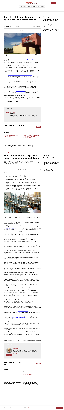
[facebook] (18, 30)
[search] (6, 3)
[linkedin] (20, 30)
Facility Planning (7, 14)
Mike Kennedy (6, 26)
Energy (29, 9)
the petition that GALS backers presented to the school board (20, 75)
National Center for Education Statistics (13, 228)
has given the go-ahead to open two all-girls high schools (27, 59)
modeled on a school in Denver (17, 63)
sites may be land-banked (23, 311)
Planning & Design (16, 9)
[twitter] (22, 30)
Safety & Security (47, 9)
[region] (32, 408)
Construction (24, 9)
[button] (4, 3)
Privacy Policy (30, 407)
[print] (40, 30)
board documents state (20, 91)
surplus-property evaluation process (19, 317)
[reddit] (23, 30)
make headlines (21, 215)
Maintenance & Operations (37, 9)
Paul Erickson (6, 166)
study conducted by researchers (11, 255)
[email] (25, 30)
